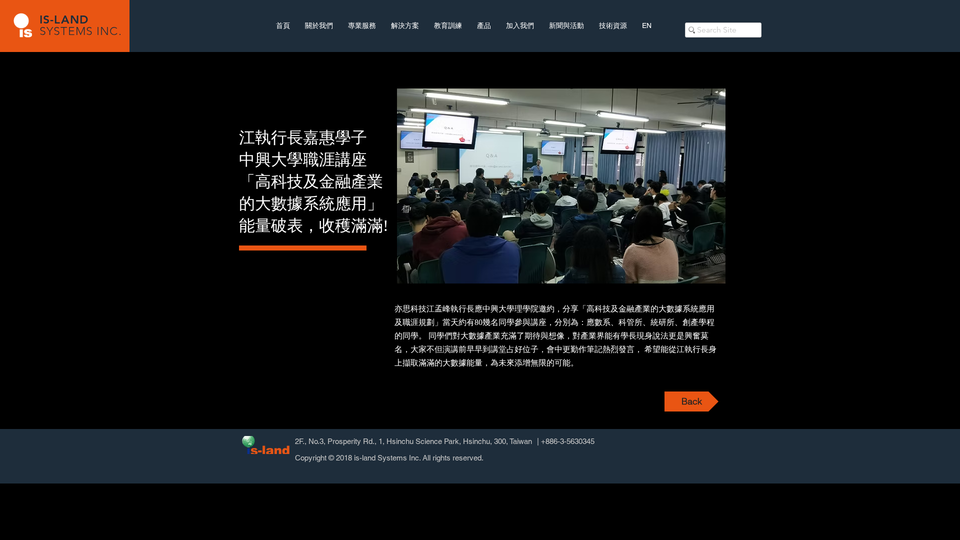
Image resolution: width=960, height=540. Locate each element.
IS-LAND (64, 19)
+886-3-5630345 (567, 441)
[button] (561, 186)
